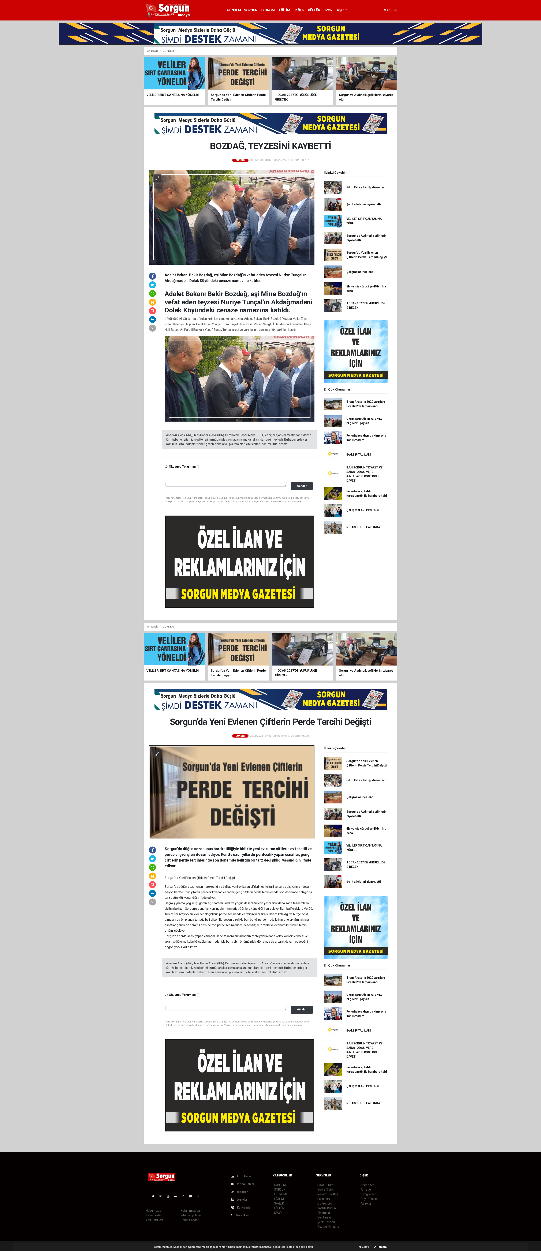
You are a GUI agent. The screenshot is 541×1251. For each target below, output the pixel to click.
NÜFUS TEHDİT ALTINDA (363, 527)
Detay (365, 1246)
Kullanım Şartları (191, 1210)
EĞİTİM (284, 10)
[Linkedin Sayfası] (177, 1196)
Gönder (302, 485)
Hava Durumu (326, 1185)
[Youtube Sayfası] (170, 1196)
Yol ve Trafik (325, 1189)
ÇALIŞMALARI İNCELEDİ (362, 510)
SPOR (328, 10)
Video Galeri (245, 1184)
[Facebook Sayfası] (147, 1196)
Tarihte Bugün (326, 1208)
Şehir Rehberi (326, 1222)
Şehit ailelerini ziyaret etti (363, 204)
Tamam (381, 1246)
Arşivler (241, 1199)
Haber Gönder (190, 1220)
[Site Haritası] (192, 1196)
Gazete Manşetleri (329, 1226)
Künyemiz (243, 1207)
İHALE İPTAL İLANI (358, 454)
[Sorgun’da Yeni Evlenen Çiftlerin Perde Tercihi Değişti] (231, 791)
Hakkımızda (153, 1210)
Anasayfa (153, 50)
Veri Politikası (154, 1220)
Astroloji (366, 1203)
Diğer (340, 10)
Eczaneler (323, 1199)
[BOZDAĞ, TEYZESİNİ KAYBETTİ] (231, 217)
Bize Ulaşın (243, 1215)
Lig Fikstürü (324, 1203)
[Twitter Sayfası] (155, 1196)
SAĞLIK (299, 10)
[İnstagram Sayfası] (162, 1196)
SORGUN (250, 10)
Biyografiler (368, 1194)
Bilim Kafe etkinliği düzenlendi (366, 187)
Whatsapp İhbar (191, 1215)
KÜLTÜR (314, 10)
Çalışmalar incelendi (360, 272)
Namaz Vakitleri (327, 1194)
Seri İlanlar (324, 1217)
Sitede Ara (367, 1185)
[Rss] (185, 1196)
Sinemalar (324, 1212)
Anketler (366, 1189)
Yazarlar (242, 1192)
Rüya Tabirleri (369, 1199)
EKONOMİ (268, 10)
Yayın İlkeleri (154, 1215)
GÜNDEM (234, 10)
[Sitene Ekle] (200, 1196)
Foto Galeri (244, 1176)
